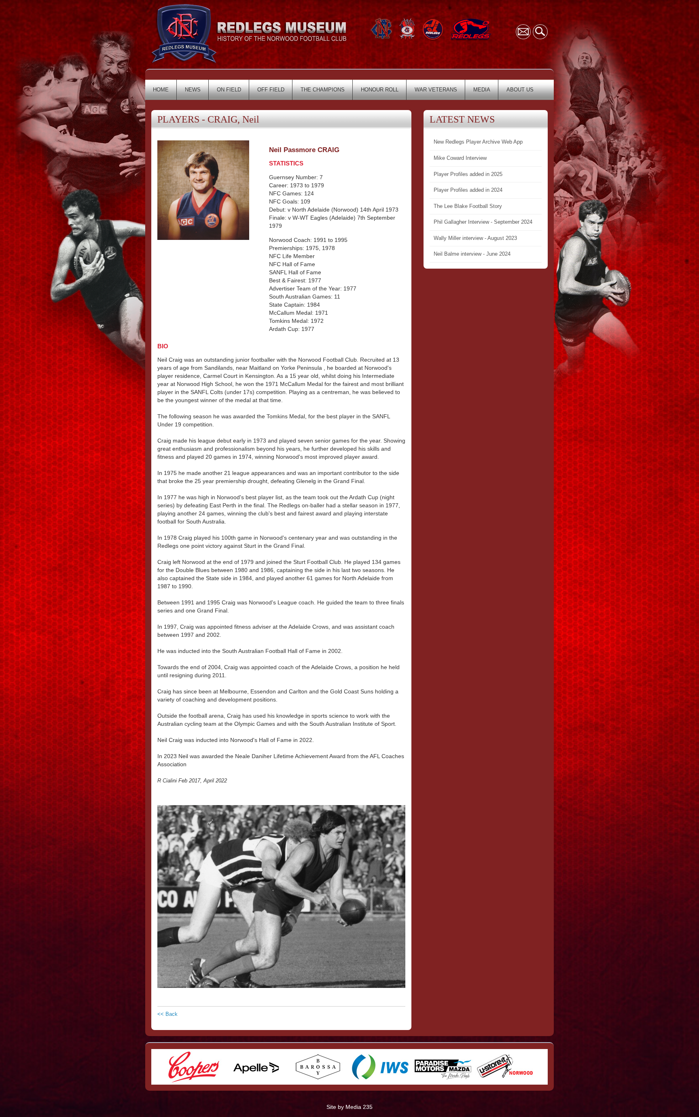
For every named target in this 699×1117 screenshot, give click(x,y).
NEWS (193, 90)
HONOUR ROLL (379, 90)
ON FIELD (229, 90)
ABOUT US (520, 90)
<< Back (167, 1014)
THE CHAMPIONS (323, 90)
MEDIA (481, 90)
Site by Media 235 (349, 1107)
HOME (161, 90)
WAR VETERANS (436, 90)
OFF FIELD (270, 90)
